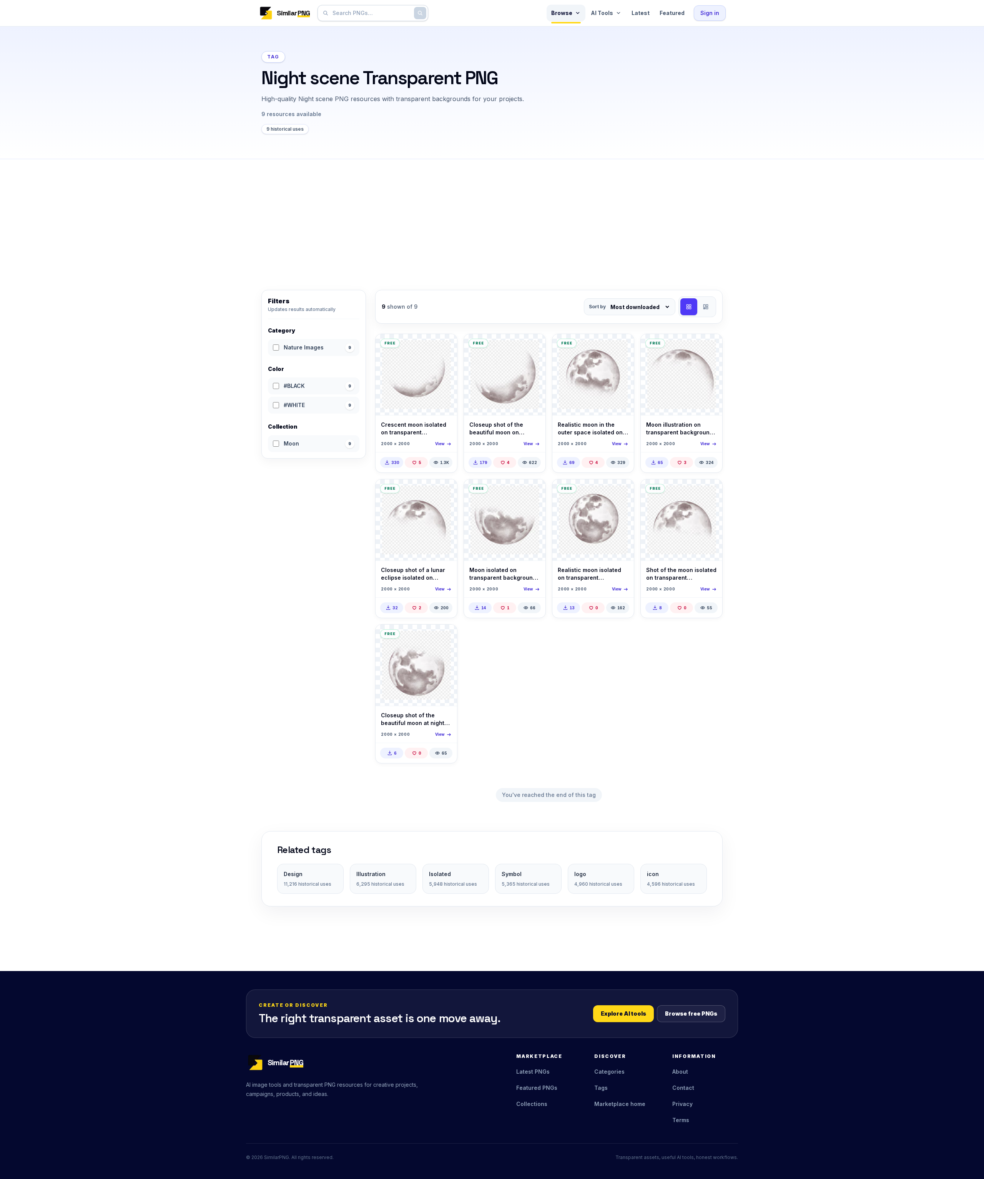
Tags (601, 1087)
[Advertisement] (492, 217)
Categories (609, 1071)
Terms (680, 1120)
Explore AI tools (623, 1013)
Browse (561, 13)
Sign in (709, 13)
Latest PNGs (533, 1071)
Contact (683, 1087)
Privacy (682, 1104)
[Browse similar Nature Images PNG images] (444, 346)
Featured (672, 13)
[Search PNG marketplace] (420, 13)
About (680, 1071)
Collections (531, 1104)
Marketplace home (619, 1104)
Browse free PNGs (691, 1013)
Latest (641, 13)
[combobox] (371, 13)
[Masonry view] (705, 306)
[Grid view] (688, 306)
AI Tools (602, 13)
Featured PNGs (536, 1087)
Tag (273, 57)
